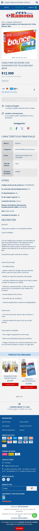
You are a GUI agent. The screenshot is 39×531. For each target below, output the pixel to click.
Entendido (19, 528)
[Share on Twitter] (22, 129)
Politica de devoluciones (8, 430)
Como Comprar (6, 426)
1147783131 (8, 463)
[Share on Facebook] (16, 129)
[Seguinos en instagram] (3, 479)
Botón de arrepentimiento (19, 518)
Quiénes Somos (6, 422)
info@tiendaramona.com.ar (12, 466)
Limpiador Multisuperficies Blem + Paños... (28, 380)
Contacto (22, 430)
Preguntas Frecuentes (26, 426)
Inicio (3, 22)
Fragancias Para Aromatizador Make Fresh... (10, 377)
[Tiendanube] (19, 507)
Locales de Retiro (24, 422)
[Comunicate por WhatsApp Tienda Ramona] (34, 515)
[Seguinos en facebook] (8, 479)
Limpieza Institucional (13, 22)
